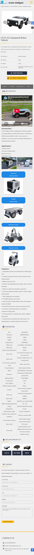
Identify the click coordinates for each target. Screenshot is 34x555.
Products (7, 6)
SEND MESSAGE (18, 73)
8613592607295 (10, 542)
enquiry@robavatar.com (13, 545)
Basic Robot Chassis (16, 6)
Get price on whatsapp (18, 78)
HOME (2, 6)
